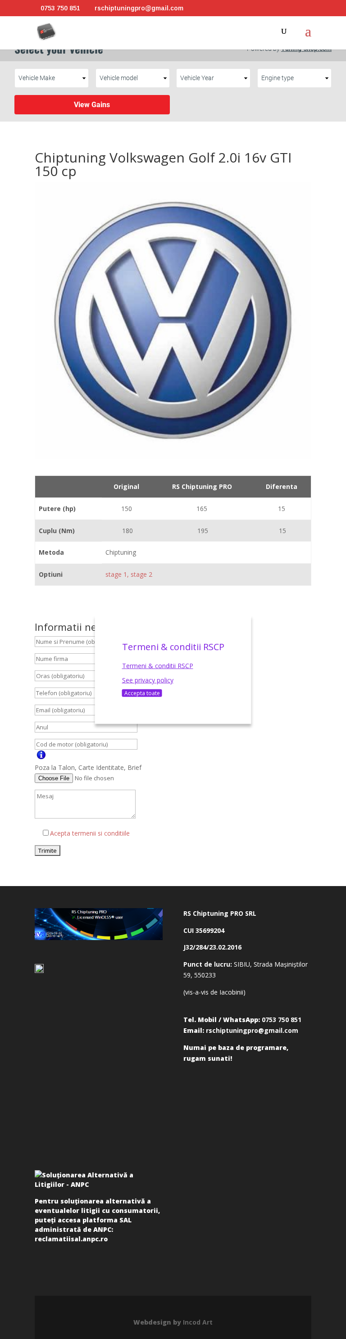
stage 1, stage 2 (128, 574)
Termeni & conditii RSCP (157, 665)
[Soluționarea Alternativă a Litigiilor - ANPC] (99, 1181)
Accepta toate (142, 693)
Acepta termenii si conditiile (90, 833)
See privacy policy (147, 680)
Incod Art (198, 1322)
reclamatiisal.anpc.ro (71, 1239)
